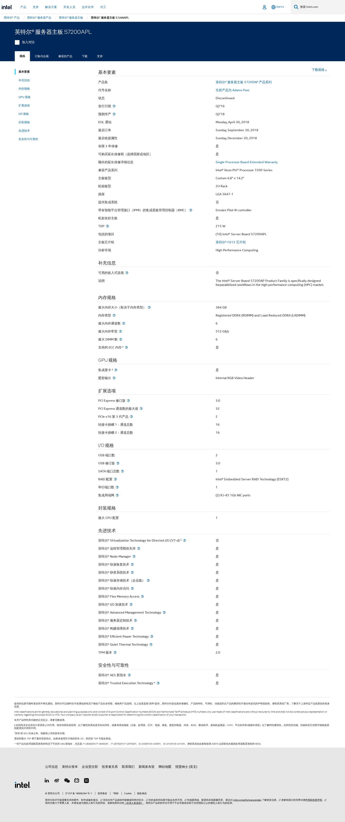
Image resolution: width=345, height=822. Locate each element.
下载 (84, 56)
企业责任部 (90, 767)
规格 (22, 56)
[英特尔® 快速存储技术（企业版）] (148, 580)
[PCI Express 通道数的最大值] (141, 408)
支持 (100, 56)
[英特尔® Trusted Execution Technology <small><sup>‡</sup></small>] (158, 683)
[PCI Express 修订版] (128, 400)
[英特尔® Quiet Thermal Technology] (151, 644)
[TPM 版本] (115, 652)
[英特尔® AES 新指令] (129, 675)
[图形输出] (114, 378)
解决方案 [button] (51, 7)
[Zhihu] (86, 781)
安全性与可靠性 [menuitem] (28, 139)
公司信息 (51, 767)
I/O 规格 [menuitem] (24, 114)
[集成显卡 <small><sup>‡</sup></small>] (116, 370)
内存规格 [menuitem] (24, 88)
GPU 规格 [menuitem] (25, 97)
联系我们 (128, 767)
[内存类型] (114, 315)
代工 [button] (103, 7)
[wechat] (66, 781)
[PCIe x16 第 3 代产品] (131, 416)
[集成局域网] (117, 495)
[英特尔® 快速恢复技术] (132, 564)
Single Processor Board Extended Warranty (247, 162)
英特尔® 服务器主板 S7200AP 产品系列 (244, 82)
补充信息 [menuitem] (24, 80)
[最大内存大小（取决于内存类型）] (149, 307)
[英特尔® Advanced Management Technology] (164, 612)
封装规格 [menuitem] (24, 122)
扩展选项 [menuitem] (24, 105)
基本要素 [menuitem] (24, 72)
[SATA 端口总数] (122, 471)
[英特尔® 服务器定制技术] (135, 620)
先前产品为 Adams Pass (232, 90)
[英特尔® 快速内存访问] (132, 588)
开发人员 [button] (69, 7)
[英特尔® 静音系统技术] (132, 572)
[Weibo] (57, 781)
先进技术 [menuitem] (24, 130)
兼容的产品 (65, 56)
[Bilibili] (76, 781)
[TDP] (107, 226)
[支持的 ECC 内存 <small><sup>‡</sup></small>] (126, 347)
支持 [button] (36, 7)
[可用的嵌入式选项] (127, 272)
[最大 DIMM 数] (120, 339)
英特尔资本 (70, 767)
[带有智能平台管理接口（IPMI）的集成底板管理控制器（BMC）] (190, 210)
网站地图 (165, 767)
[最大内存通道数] (123, 323)
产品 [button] (23, 7)
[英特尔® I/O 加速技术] (131, 604)
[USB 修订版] (118, 463)
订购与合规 (42, 56)
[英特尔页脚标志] (23, 785)
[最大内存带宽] (120, 331)
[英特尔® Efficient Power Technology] (152, 636)
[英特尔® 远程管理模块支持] (138, 548)
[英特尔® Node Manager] (134, 556)
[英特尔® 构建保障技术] (132, 628)
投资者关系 (110, 767)
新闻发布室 (147, 767)
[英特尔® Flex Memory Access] (142, 596)
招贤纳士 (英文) (186, 767)
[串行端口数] (117, 487)
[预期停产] (114, 114)
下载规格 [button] (318, 70)
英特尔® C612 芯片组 (231, 242)
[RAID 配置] (115, 479)
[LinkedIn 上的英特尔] (47, 781)
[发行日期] (114, 106)
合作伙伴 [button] (88, 7)
